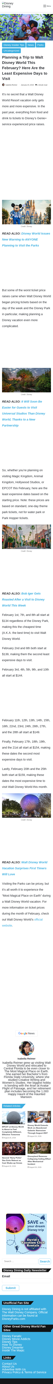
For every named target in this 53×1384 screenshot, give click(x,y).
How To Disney (12, 1344)
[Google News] (26, 1034)
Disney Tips (9, 1341)
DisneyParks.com (13, 1319)
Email (6, 1276)
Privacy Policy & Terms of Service (24, 1372)
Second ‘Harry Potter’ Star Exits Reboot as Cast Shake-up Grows (12, 1160)
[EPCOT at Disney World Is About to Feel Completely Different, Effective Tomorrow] (13, 1117)
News (31, 45)
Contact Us (9, 1363)
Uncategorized (11, 50)
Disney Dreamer (12, 1347)
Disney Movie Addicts (16, 1339)
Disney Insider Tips (14, 45)
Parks (40, 45)
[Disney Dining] (10, 6)
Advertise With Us (14, 1369)
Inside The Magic (13, 1350)
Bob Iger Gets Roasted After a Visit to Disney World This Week (23, 599)
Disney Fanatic (12, 1336)
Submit (11, 1288)
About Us (8, 1366)
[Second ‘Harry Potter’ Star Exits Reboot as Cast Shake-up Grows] (13, 1148)
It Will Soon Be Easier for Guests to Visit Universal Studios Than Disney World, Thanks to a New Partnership (23, 413)
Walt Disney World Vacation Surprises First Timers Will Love (24, 868)
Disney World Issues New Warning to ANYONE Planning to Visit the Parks (26, 239)
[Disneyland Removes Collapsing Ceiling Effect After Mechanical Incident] (39, 1148)
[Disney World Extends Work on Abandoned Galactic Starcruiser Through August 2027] (39, 1117)
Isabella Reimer (11, 85)
